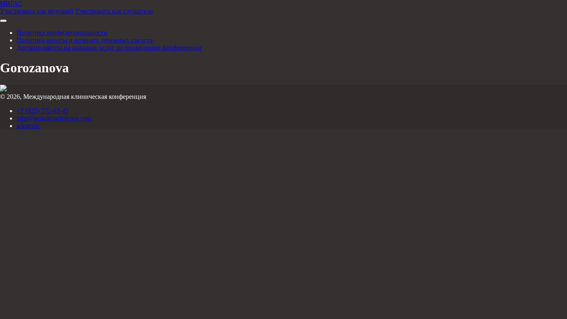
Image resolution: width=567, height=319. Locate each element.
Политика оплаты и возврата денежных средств (85, 40)
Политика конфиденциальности (62, 32)
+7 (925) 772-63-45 (42, 110)
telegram (29, 125)
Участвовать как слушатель (114, 11)
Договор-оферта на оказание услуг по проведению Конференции (109, 47)
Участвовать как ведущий (36, 11)
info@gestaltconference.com (54, 118)
